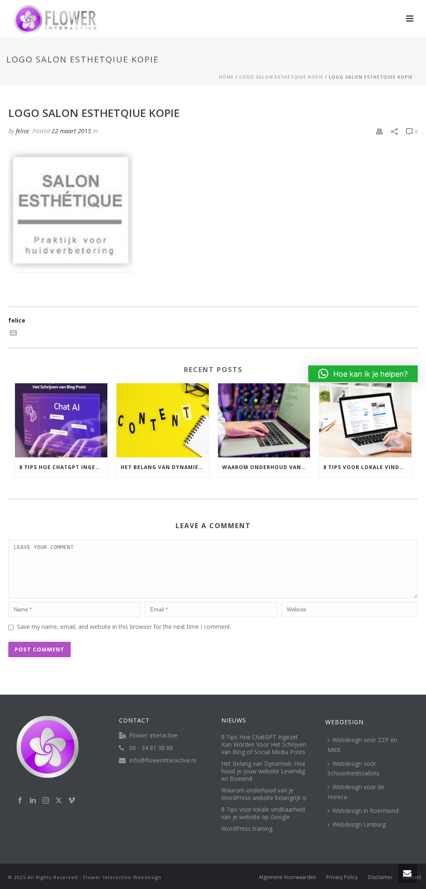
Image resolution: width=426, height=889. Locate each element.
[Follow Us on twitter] (58, 801)
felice (22, 131)
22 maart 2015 (71, 131)
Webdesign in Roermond (365, 811)
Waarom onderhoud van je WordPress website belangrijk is (266, 467)
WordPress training (246, 828)
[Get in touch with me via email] (13, 334)
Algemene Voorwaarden (287, 877)
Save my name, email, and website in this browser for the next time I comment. (124, 627)
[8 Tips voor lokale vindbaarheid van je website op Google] (365, 420)
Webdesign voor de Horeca (355, 791)
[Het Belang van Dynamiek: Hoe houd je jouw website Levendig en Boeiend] (162, 420)
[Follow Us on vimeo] (71, 801)
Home (226, 77)
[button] (363, 373)
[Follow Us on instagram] (45, 801)
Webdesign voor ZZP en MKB (362, 744)
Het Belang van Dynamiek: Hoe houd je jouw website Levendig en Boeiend (165, 467)
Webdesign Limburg (359, 824)
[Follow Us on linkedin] (33, 801)
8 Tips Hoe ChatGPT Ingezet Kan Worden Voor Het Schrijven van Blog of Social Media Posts (63, 467)
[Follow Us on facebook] (20, 801)
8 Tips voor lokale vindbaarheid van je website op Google (367, 467)
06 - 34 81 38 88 (151, 748)
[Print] (379, 131)
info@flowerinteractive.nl (162, 760)
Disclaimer (380, 877)
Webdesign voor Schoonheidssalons (353, 768)
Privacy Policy (342, 877)
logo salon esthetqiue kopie (281, 77)
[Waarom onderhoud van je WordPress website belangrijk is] (264, 420)
